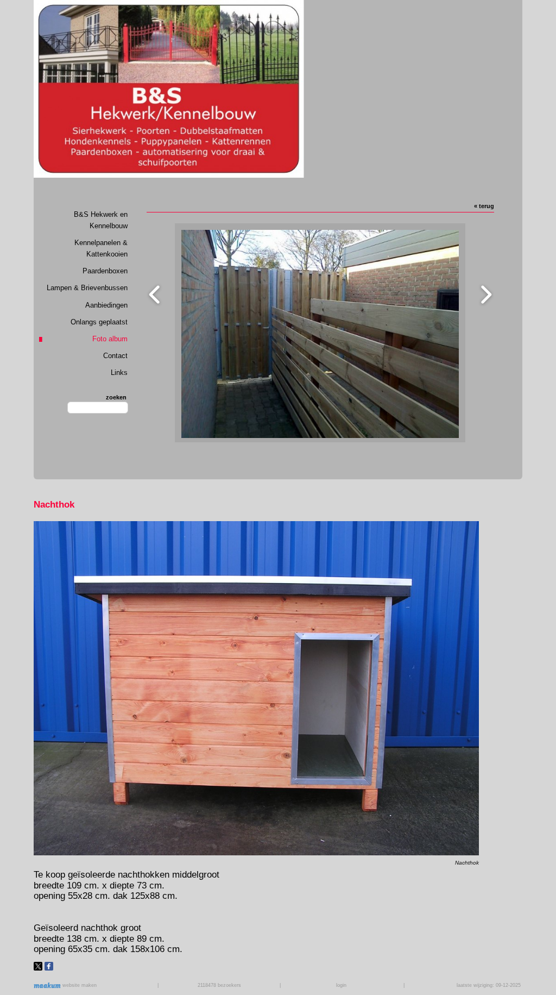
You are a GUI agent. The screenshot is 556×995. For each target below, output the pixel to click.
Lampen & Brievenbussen (87, 288)
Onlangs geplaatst (99, 322)
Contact (115, 356)
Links (119, 372)
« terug (484, 206)
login (341, 985)
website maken (79, 985)
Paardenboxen (105, 271)
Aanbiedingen (106, 305)
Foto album (110, 339)
